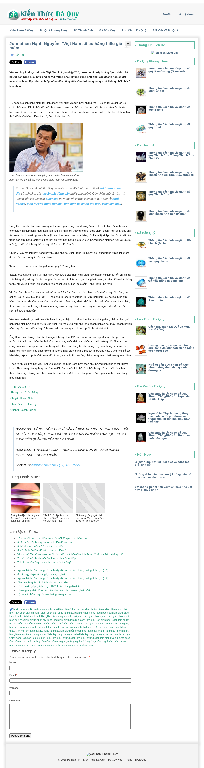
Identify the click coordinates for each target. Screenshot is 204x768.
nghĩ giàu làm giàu (51, 638)
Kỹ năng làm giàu (49, 630)
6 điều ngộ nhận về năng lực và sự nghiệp (41, 574)
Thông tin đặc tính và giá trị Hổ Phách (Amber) (169, 242)
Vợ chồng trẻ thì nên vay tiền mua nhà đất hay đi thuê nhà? (163, 488)
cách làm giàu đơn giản (66, 620)
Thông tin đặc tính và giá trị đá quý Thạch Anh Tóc (169, 193)
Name (13, 662)
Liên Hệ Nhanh (186, 14)
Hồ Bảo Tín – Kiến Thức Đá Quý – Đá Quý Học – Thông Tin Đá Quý (106, 759)
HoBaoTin (165, 14)
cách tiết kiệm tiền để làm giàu (39, 623)
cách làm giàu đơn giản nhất (95, 620)
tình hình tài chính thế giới (82, 203)
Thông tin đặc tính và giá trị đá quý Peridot (169, 89)
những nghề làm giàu (107, 641)
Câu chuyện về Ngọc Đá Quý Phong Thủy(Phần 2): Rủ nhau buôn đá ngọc (169, 435)
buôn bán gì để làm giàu (60, 612)
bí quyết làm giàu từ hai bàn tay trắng (70, 609)
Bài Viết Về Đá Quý (165, 30)
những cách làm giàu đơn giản (49, 641)
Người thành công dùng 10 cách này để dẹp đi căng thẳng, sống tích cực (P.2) (62, 578)
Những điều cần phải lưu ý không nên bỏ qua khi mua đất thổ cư (163, 476)
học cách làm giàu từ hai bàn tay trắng (58, 627)
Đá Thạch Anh (83, 30)
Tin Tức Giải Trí (20, 386)
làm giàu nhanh (96, 630)
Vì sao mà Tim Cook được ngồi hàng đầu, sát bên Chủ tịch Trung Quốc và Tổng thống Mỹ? (70, 554)
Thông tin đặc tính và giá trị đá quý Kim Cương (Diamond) (169, 70)
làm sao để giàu (31, 638)
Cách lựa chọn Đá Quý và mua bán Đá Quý (169, 328)
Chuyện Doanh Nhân (22, 398)
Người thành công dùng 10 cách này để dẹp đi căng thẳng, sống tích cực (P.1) (62, 570)
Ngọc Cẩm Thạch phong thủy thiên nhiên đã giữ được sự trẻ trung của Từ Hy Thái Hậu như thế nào (169, 417)
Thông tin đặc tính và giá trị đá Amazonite (169, 299)
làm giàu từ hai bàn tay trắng (79, 634)
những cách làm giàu (74, 638)
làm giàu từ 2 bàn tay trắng (48, 634)
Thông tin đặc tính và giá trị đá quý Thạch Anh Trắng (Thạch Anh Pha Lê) (171, 155)
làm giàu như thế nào (20, 634)
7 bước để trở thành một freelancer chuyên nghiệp (46, 558)
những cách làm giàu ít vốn (101, 638)
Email (13, 675)
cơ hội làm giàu (65, 623)
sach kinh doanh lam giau (40, 645)
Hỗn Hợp (20, 55)
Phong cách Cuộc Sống (24, 392)
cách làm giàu (111, 203)
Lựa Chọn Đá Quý (134, 30)
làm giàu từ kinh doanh (108, 634)
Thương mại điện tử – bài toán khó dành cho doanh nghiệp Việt (54, 590)
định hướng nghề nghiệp (44, 203)
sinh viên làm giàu (65, 645)
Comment (15, 700)
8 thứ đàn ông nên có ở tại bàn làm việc (40, 546)
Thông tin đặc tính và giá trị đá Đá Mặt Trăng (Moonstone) (169, 279)
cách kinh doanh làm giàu (37, 616)
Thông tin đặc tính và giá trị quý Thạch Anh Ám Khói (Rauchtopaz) (171, 173)
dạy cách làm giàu (84, 623)
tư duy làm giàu (84, 645)
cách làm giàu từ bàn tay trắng (36, 620)
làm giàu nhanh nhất (117, 630)
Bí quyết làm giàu (39, 609)
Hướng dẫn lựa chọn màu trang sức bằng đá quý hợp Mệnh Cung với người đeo (171, 347)
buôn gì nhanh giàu (84, 612)
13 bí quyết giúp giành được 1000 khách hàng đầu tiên (48, 586)
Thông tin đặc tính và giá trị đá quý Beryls (169, 108)
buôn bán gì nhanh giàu (33, 612)
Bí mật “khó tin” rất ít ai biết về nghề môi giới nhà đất (162, 463)
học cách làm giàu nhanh (23, 627)
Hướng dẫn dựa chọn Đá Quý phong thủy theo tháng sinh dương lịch (168, 367)
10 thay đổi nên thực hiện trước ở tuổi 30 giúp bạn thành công (53, 538)
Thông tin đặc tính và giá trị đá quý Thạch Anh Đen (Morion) (169, 212)
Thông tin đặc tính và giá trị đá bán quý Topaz (169, 260)
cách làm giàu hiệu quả (64, 616)
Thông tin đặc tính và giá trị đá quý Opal (169, 126)
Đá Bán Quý (107, 30)
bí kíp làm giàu (21, 609)
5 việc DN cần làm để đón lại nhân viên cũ (41, 550)
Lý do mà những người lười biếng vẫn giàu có (44, 594)
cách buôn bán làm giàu (110, 612)
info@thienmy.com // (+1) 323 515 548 (56, 465)
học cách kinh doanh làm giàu (112, 623)
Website (14, 688)
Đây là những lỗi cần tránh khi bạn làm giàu (42, 582)
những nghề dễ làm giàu (80, 641)
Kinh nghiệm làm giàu (27, 630)
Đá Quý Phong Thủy (54, 30)
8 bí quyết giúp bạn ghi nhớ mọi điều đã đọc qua (45, 542)
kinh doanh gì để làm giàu (94, 627)
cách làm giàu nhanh (89, 616)
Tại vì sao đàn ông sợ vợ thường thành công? (44, 562)
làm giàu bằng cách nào (73, 630)
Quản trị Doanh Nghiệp (23, 409)
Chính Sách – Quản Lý (23, 404)
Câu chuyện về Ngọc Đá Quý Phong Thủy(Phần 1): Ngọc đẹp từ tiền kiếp (169, 396)
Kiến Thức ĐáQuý (22, 30)
